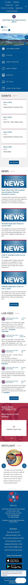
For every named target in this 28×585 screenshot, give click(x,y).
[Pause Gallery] (25, 43)
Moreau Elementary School (13, 541)
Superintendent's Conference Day (13, 107)
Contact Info (9, 5)
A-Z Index (8, 2)
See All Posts (14, 304)
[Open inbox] (18, 580)
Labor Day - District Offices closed (13, 122)
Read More (12, 329)
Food (16, 5)
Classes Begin (7, 151)
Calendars (16, 2)
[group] (14, 467)
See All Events (14, 162)
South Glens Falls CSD (13, 532)
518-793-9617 (15, 515)
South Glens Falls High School (13, 550)
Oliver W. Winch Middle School (13, 547)
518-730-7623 (15, 517)
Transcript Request (12, 11)
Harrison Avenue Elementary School (13, 538)
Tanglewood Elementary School (13, 544)
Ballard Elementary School (13, 535)
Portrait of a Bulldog (7, 8)
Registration (19, 8)
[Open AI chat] (23, 580)
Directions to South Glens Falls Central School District (13, 521)
